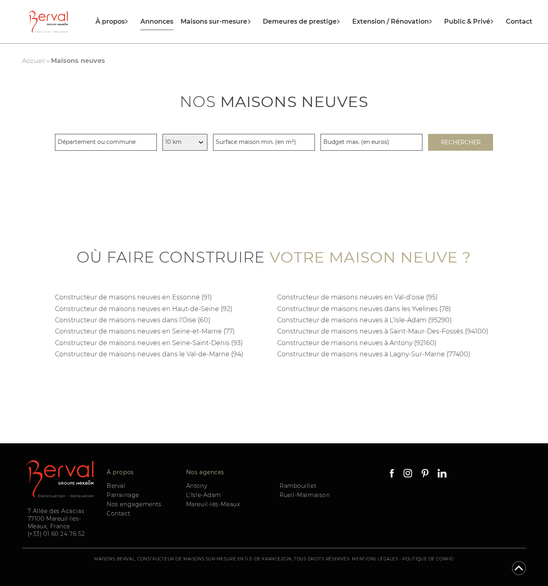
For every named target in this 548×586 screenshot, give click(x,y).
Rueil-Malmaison (305, 495)
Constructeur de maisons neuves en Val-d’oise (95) (357, 297)
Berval (116, 485)
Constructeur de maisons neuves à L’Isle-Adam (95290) (364, 320)
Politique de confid (428, 559)
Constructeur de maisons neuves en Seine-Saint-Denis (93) (149, 343)
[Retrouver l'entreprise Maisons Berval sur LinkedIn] (441, 474)
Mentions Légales (375, 559)
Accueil (33, 61)
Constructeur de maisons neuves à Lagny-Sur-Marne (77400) (373, 354)
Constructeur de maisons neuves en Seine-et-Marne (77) (145, 331)
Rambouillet (298, 485)
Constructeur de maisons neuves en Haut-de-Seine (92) (143, 309)
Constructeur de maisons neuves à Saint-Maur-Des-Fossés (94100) (382, 331)
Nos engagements (134, 504)
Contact (519, 21)
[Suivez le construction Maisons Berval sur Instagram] (408, 474)
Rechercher (461, 142)
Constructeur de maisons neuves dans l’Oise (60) (132, 320)
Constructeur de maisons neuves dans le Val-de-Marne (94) (149, 354)
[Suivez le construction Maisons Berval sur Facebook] (392, 474)
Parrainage (123, 495)
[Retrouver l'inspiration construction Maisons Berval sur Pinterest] (424, 474)
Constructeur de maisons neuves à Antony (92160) (356, 343)
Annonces (156, 21)
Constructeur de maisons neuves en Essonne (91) (133, 297)
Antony (196, 485)
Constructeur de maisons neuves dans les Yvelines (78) (364, 309)
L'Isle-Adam (203, 495)
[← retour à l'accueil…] (48, 22)
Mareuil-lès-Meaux (213, 504)
